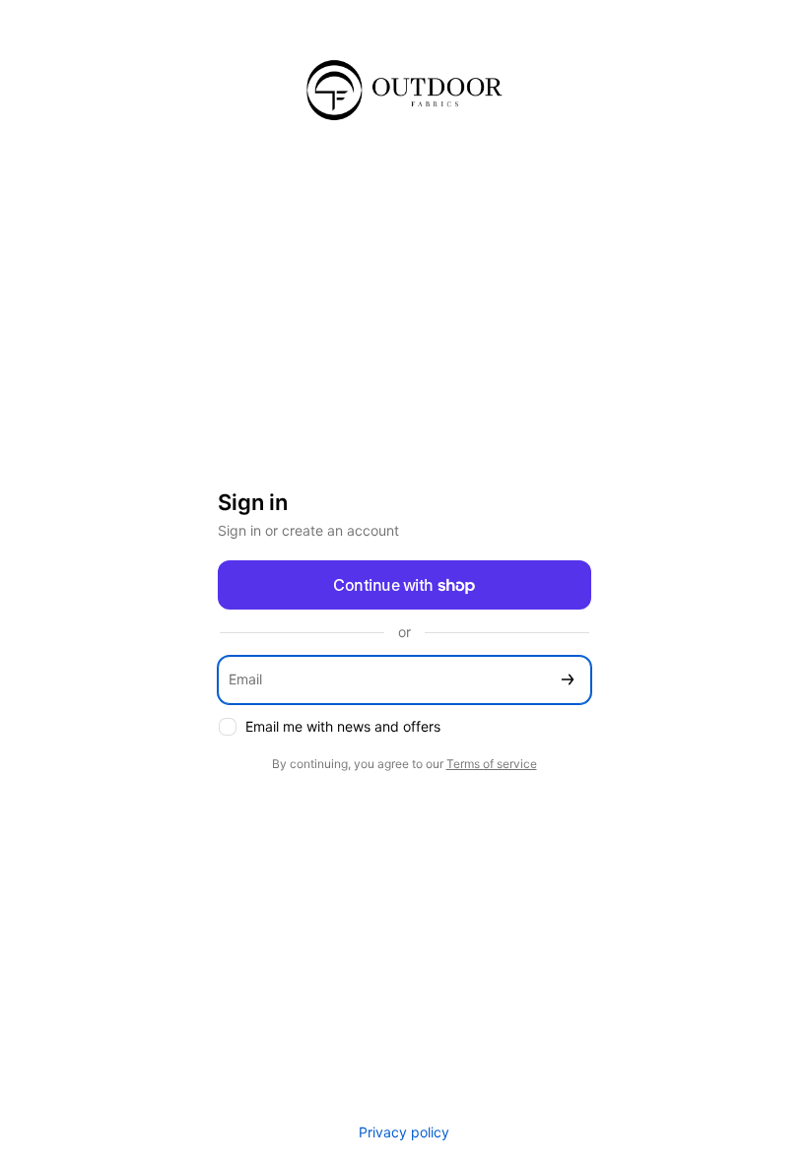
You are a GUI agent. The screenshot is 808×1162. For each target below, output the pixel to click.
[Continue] (567, 680)
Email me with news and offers (342, 726)
